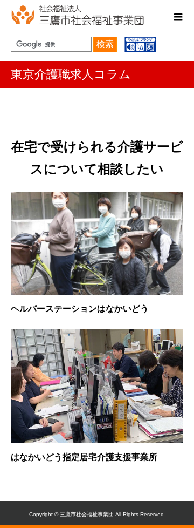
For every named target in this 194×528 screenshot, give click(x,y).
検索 (105, 44)
